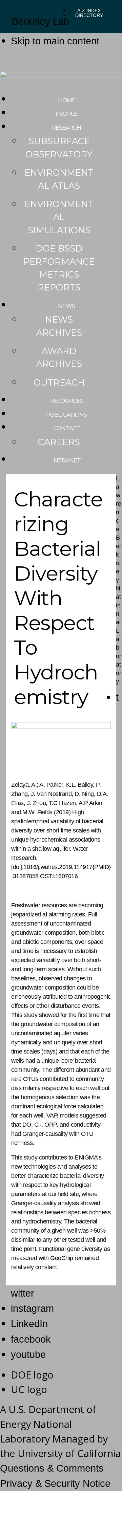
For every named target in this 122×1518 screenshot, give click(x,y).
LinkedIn (29, 1323)
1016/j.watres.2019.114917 (58, 867)
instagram (32, 1308)
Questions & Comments (52, 1468)
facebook (31, 1339)
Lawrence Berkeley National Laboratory (118, 580)
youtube (28, 1354)
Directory (89, 15)
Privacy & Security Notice (55, 1483)
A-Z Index (89, 10)
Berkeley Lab (40, 21)
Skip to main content (55, 41)
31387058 (26, 876)
